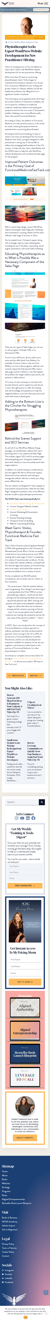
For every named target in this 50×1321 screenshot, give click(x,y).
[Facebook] (33, 818)
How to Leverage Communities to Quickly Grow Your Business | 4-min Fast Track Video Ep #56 (35, 751)
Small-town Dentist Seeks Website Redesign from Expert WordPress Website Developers (14, 750)
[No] (46, 1313)
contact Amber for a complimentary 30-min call (23, 660)
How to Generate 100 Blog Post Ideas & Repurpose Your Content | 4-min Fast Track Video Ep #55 (15, 703)
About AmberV (25, 1138)
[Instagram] (17, 818)
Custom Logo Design (18, 509)
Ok (26, 1317)
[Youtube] (22, 818)
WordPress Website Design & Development (27, 503)
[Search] (42, 802)
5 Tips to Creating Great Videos (34, 705)
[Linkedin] (28, 818)
